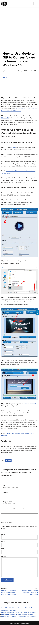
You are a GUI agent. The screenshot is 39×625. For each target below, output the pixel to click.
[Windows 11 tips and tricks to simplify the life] (4, 3)
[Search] (19, 3)
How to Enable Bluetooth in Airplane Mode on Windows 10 (18, 612)
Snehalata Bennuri (9, 70)
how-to (8, 460)
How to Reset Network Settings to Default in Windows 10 (18, 614)
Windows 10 (32, 70)
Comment (4, 556)
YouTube (4, 77)
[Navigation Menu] (35, 3)
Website (3, 549)
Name (3, 534)
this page (13, 147)
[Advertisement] (19, 31)
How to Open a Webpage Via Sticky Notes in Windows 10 (18, 616)
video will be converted (30, 404)
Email (3, 541)
